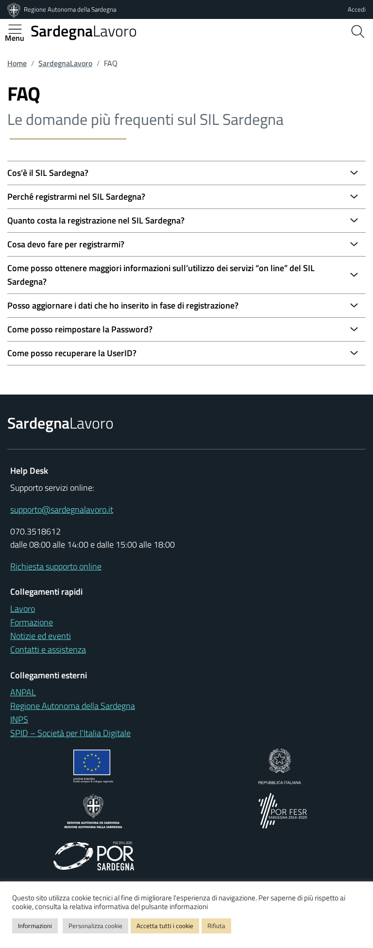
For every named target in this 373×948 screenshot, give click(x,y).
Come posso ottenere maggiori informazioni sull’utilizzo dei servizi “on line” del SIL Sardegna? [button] (161, 274)
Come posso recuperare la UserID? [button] (71, 353)
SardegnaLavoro (65, 63)
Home (17, 63)
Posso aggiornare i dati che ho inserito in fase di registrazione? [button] (122, 305)
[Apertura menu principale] (19, 29)
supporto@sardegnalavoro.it (61, 509)
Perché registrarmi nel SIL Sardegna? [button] (76, 196)
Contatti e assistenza (48, 649)
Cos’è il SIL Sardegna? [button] (47, 172)
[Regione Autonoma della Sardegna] (14, 9)
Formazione (31, 622)
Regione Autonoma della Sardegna (70, 9)
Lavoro (84, 30)
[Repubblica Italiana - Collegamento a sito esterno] (279, 765)
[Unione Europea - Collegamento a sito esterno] (93, 765)
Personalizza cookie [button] (95, 926)
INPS (19, 719)
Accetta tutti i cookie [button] (164, 926)
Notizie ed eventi (40, 635)
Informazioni (35, 926)
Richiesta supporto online (56, 566)
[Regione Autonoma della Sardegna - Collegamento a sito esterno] (93, 810)
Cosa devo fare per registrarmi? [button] (65, 244)
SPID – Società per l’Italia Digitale (70, 733)
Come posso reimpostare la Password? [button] (80, 329)
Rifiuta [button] (216, 926)
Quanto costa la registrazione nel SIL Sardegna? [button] (96, 220)
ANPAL (23, 692)
